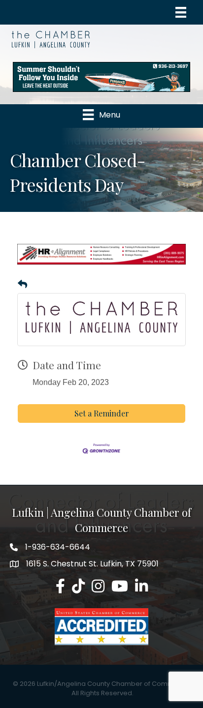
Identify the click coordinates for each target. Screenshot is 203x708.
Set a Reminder (101, 413)
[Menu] (181, 12)
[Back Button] (22, 285)
